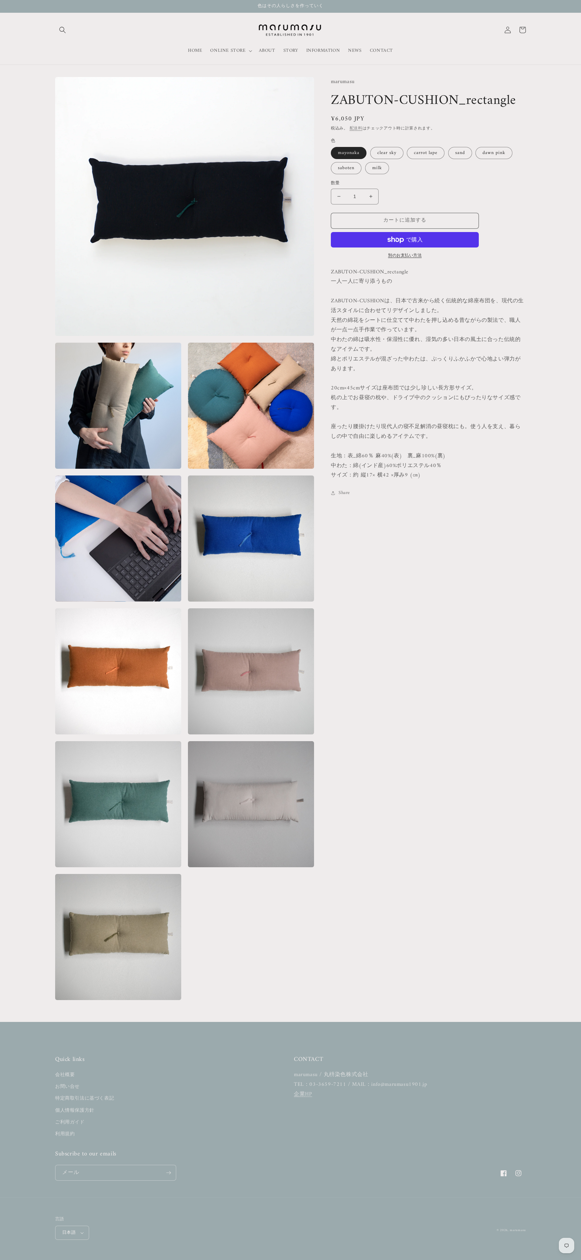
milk (377, 168)
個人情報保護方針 (74, 1110)
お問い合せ (67, 1086)
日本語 (69, 1232)
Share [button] (344, 493)
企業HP (303, 1094)
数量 (335, 183)
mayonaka (348, 153)
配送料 (356, 128)
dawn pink (493, 153)
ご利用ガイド (70, 1122)
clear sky (386, 153)
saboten (346, 168)
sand (460, 153)
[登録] (168, 1173)
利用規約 (65, 1134)
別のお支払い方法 (405, 256)
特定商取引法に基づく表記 (84, 1098)
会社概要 (65, 1075)
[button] (62, 30)
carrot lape (425, 153)
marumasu (518, 1230)
